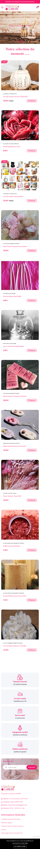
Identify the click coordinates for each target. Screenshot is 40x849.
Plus (26, 843)
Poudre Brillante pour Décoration (14, 596)
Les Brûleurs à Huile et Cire (10, 93)
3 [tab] (19, 41)
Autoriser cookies (20, 846)
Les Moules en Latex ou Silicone (11, 143)
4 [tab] (21, 41)
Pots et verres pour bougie (9, 343)
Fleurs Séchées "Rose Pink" (12, 496)
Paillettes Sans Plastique (11, 546)
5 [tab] (23, 41)
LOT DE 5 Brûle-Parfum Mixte (13, 196)
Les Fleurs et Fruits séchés (9, 493)
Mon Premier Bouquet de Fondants (15, 246)
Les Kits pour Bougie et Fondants (11, 243)
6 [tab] (25, 41)
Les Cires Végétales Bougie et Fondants (13, 643)
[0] (37, 7)
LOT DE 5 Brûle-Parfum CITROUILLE (15, 96)
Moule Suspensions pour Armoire (14, 446)
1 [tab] (15, 41)
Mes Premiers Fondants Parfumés (15, 396)
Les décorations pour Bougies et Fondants (13, 543)
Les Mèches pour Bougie (9, 293)
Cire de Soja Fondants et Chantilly (14, 646)
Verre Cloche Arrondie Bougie (13, 346)
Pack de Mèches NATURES (12, 296)
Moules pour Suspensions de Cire (11, 443)
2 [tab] (17, 41)
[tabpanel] (20, 27)
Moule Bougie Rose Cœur (11, 146)
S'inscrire (31, 767)
